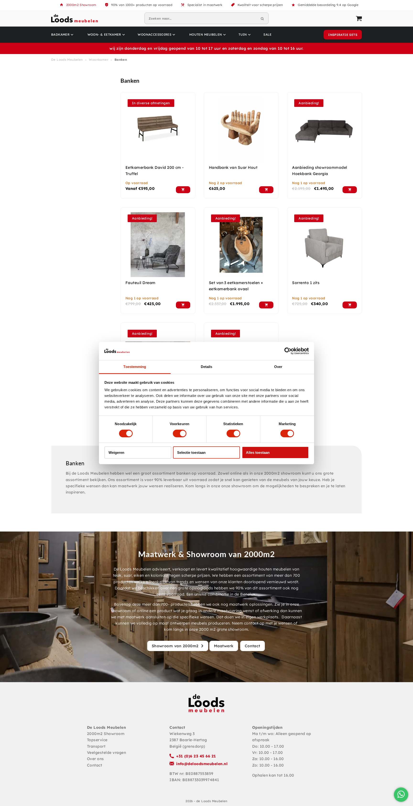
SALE (267, 34)
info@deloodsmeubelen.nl (202, 763)
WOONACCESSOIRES (154, 34)
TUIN (243, 34)
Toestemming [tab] (134, 367)
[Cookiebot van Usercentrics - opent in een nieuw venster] (288, 351)
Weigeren (116, 452)
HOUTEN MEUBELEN (205, 34)
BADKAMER (60, 34)
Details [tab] (206, 367)
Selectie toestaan (191, 452)
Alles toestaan (258, 452)
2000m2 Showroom (81, 5)
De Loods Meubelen (67, 59)
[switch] (179, 433)
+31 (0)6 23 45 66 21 (196, 756)
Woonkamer (98, 59)
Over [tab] (278, 367)
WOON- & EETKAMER (104, 34)
